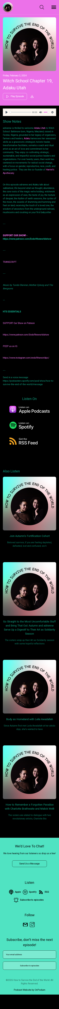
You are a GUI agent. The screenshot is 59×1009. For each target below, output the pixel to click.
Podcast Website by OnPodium (29, 990)
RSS (47, 892)
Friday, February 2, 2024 (15, 75)
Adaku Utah (39, 128)
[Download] (32, 96)
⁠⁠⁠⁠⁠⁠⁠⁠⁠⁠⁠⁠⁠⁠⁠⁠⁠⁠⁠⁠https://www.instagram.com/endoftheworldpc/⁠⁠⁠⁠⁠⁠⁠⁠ (26, 357)
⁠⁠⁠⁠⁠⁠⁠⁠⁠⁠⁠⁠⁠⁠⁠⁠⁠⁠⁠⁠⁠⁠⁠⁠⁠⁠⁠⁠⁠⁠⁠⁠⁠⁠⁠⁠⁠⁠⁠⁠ (15, 235)
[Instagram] (32, 924)
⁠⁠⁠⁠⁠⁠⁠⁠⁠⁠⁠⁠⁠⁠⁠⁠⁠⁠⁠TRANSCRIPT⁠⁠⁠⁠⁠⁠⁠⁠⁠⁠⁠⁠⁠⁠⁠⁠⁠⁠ (9, 262)
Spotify (33, 892)
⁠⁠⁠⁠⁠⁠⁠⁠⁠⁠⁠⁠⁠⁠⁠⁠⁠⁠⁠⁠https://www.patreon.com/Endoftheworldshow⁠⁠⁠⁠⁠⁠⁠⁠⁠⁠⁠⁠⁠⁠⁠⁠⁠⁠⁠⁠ (26, 334)
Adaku (27, 138)
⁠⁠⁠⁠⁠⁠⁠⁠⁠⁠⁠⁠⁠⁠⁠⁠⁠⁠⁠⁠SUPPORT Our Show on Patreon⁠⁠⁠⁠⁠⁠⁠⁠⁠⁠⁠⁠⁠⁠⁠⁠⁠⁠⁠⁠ (19, 323)
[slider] (20, 112)
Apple (18, 892)
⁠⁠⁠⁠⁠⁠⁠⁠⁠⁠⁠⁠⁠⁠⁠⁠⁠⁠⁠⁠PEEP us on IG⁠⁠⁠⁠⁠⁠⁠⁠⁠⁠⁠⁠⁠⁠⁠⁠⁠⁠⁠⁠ (10, 346)
